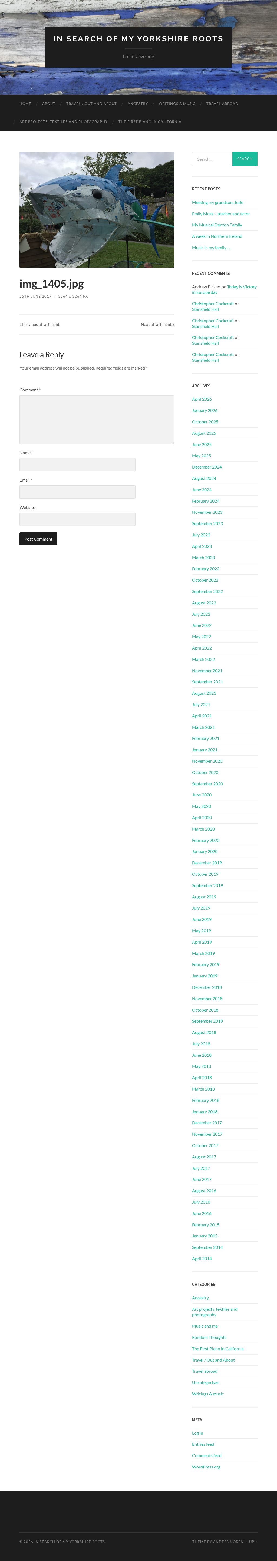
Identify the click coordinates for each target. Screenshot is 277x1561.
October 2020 (205, 772)
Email (25, 479)
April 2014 (202, 1258)
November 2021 (207, 670)
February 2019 (205, 964)
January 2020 (204, 851)
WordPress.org (206, 1466)
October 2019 (205, 874)
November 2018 (207, 998)
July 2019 (201, 907)
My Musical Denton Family (217, 224)
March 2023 (203, 557)
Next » (157, 324)
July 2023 (201, 534)
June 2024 (202, 489)
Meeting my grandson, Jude (217, 202)
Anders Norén (228, 1542)
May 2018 (201, 1066)
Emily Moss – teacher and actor (221, 213)
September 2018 (207, 1020)
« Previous (39, 324)
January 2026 (204, 410)
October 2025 (205, 421)
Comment (30, 389)
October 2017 (205, 1145)
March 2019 (203, 953)
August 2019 (204, 896)
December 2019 (207, 862)
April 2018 (202, 1077)
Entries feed (203, 1444)
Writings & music (177, 103)
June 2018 (202, 1055)
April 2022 (202, 647)
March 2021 (203, 727)
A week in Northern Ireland (217, 236)
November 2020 (207, 760)
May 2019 (201, 930)
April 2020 (202, 817)
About (48, 103)
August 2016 (204, 1190)
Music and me (205, 1325)
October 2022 (205, 579)
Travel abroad (222, 103)
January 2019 (204, 975)
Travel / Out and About (91, 103)
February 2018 (205, 1100)
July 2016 (201, 1201)
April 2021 (202, 715)
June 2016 (202, 1213)
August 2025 (204, 433)
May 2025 (201, 455)
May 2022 (201, 636)
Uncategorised (205, 1382)
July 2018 (201, 1043)
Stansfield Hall (205, 309)
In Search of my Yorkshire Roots (139, 38)
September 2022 (207, 591)
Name (26, 452)
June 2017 (202, 1179)
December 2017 (207, 1122)
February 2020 (205, 840)
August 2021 (204, 693)
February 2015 (205, 1224)
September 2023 (207, 523)
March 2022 (203, 659)
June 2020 (202, 794)
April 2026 (202, 398)
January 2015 (204, 1235)
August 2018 (204, 1032)
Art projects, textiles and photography (63, 122)
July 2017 (201, 1168)
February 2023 (205, 568)
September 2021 (207, 681)
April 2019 (202, 941)
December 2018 (207, 987)
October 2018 (205, 1009)
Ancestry (138, 103)
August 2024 (204, 478)
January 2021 (204, 749)
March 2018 (203, 1088)
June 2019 (202, 919)
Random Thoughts (209, 1337)
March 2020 (203, 828)
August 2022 (204, 602)
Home (25, 103)
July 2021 (201, 704)
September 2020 (207, 783)
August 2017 (204, 1156)
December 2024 (207, 466)
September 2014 (207, 1247)
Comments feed (207, 1455)
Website (27, 507)
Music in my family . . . (211, 247)
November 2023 (207, 512)
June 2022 (202, 625)
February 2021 (205, 738)
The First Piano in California (150, 122)
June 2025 (202, 444)
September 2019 (207, 885)
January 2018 (204, 1111)
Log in (197, 1432)
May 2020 (201, 806)
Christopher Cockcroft (213, 303)
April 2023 (202, 546)
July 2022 (201, 614)
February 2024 (205, 500)
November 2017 (207, 1134)
